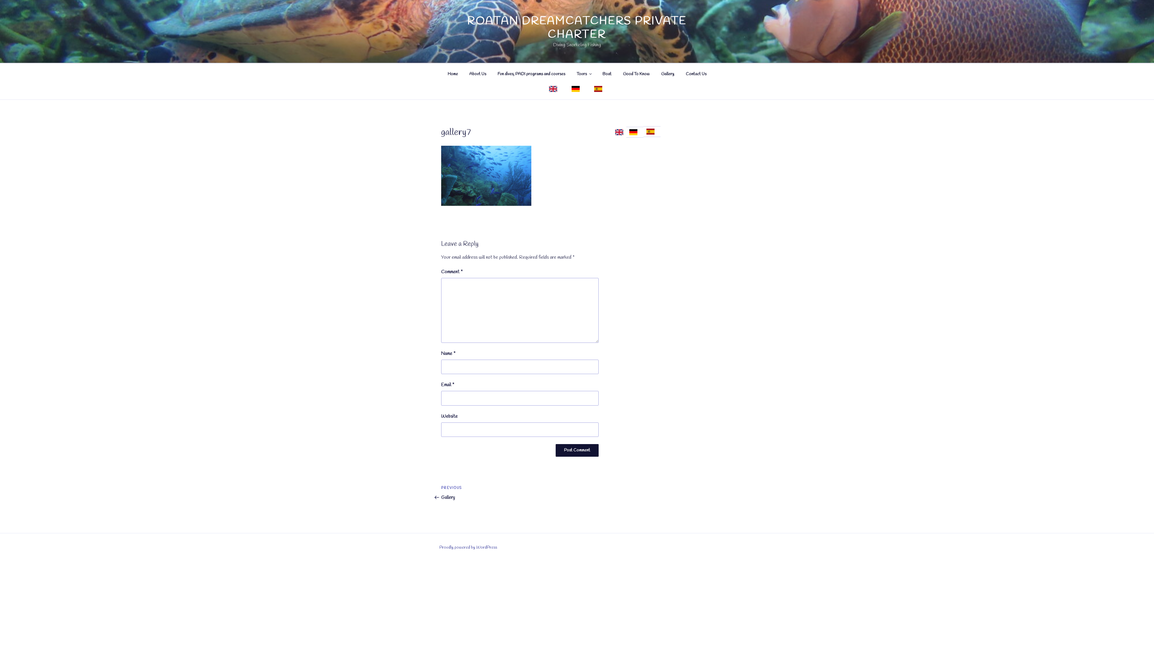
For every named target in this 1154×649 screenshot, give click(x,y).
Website (449, 416)
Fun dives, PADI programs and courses (531, 74)
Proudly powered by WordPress (468, 547)
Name (448, 353)
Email (447, 385)
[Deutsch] (577, 88)
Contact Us (696, 74)
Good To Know (636, 74)
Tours (582, 74)
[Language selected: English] (638, 132)
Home (453, 74)
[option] (634, 132)
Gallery (667, 74)
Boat (607, 74)
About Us (477, 74)
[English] (554, 88)
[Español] (599, 88)
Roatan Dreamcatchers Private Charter (577, 28)
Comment (452, 272)
